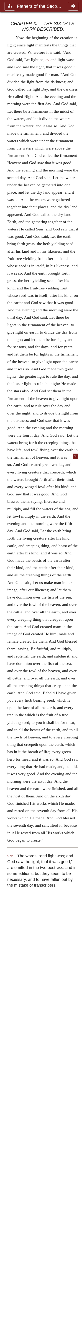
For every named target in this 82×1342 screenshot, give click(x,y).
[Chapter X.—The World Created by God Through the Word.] (5, 671)
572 (47, 60)
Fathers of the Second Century (40, 6)
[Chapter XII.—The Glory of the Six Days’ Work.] (77, 671)
